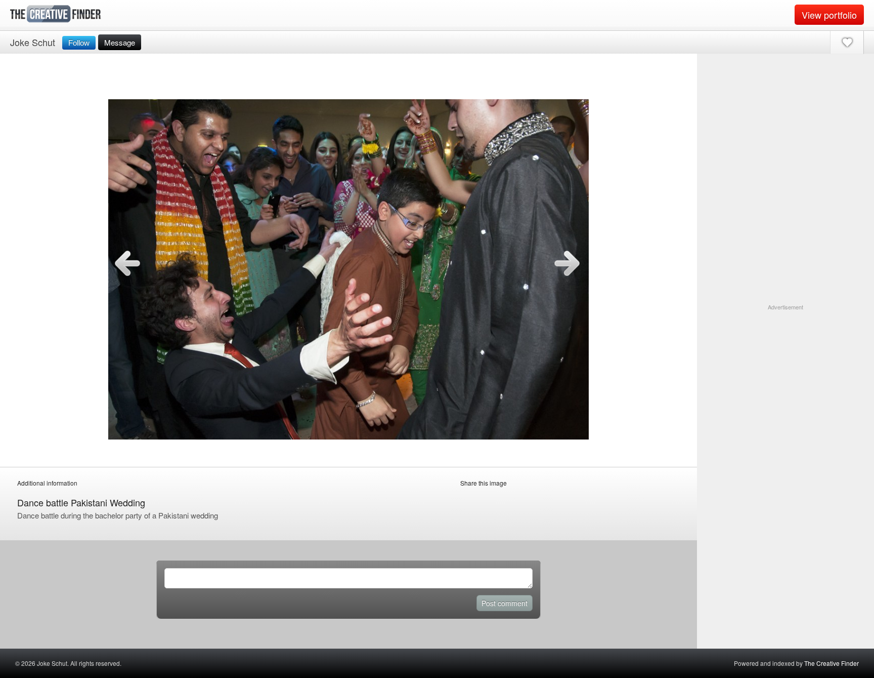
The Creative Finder (831, 663)
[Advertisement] (785, 374)
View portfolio (829, 14)
